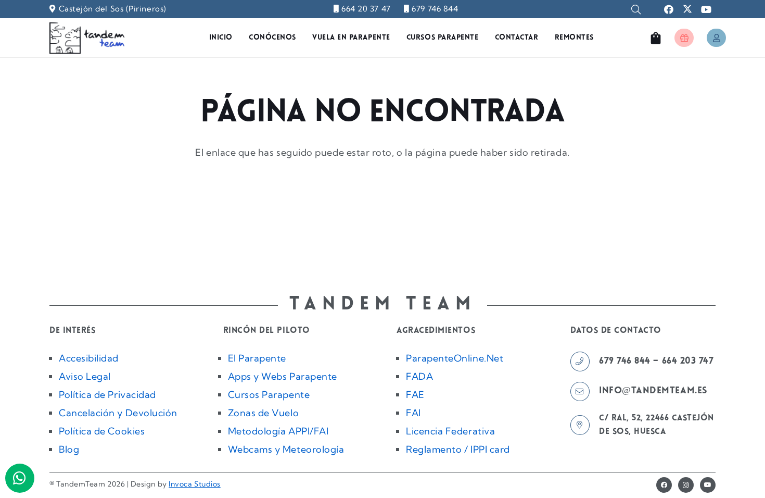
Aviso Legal (85, 376)
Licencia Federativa (450, 431)
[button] (636, 9)
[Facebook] (668, 9)
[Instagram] (686, 485)
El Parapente (257, 358)
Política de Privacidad (107, 395)
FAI (413, 413)
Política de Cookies (102, 431)
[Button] (684, 38)
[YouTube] (706, 9)
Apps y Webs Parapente (282, 376)
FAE (415, 395)
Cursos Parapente (269, 395)
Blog (69, 449)
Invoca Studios (195, 484)
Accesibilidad (89, 358)
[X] (687, 9)
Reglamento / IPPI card (458, 449)
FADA (419, 376)
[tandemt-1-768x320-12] (86, 38)
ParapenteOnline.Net (454, 358)
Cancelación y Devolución (118, 413)
